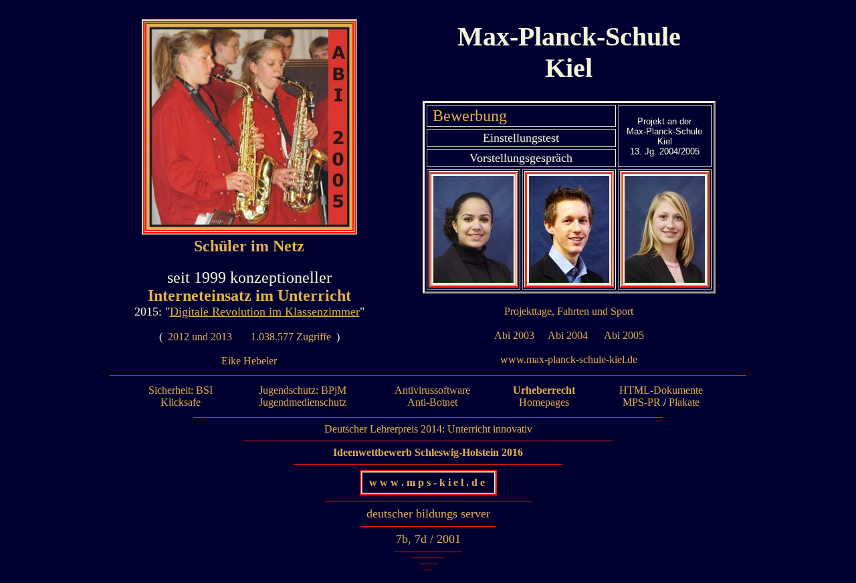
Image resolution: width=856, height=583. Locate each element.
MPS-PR (641, 402)
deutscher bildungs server (428, 513)
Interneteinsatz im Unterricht (249, 295)
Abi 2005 (624, 335)
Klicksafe (180, 402)
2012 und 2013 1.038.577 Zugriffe (249, 336)
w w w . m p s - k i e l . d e (428, 482)
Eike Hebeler (249, 360)
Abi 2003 (514, 335)
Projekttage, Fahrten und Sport (569, 311)
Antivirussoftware (432, 390)
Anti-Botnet (432, 402)
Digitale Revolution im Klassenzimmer (265, 311)
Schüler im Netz (249, 246)
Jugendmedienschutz (302, 402)
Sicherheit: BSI (180, 390)
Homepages (544, 402)
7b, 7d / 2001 (428, 539)
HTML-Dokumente (661, 390)
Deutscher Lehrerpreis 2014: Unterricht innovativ (428, 429)
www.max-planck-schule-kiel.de (569, 359)
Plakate (684, 402)
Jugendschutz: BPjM (302, 390)
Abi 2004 (568, 335)
